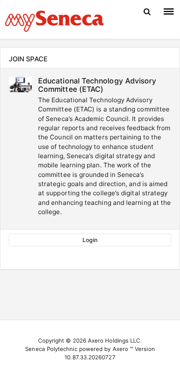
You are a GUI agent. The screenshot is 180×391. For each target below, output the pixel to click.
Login (89, 240)
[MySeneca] (54, 20)
